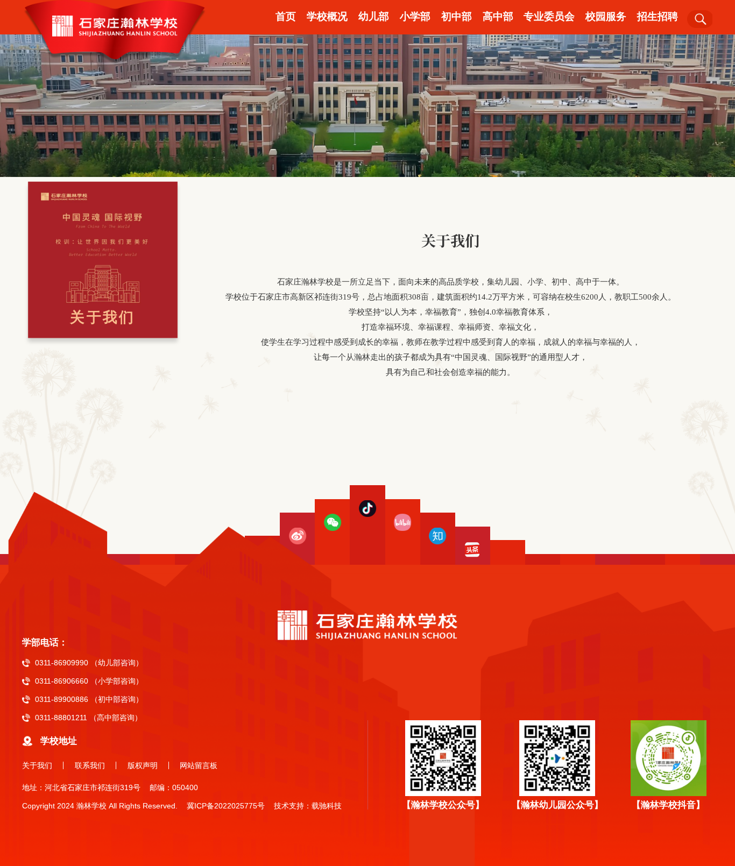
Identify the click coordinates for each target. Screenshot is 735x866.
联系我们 (90, 765)
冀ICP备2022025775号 (226, 805)
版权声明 (143, 765)
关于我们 (37, 765)
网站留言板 (198, 765)
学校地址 (58, 741)
